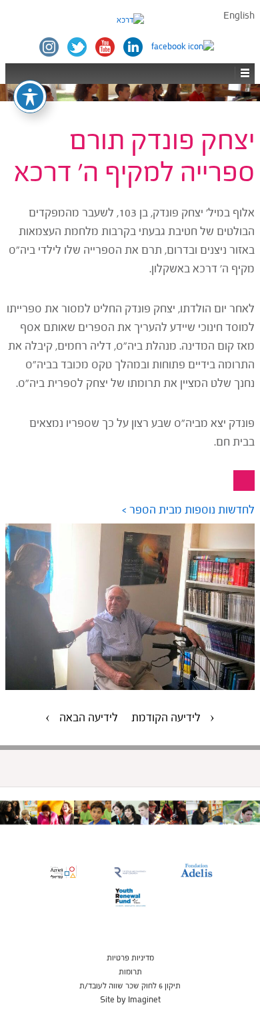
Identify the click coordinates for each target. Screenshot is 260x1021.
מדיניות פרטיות (130, 957)
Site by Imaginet (130, 999)
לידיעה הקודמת (166, 718)
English (239, 15)
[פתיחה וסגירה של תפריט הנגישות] (30, 97)
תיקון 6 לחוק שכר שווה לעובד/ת (130, 985)
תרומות (130, 971)
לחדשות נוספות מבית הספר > (188, 510)
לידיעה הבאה (88, 718)
